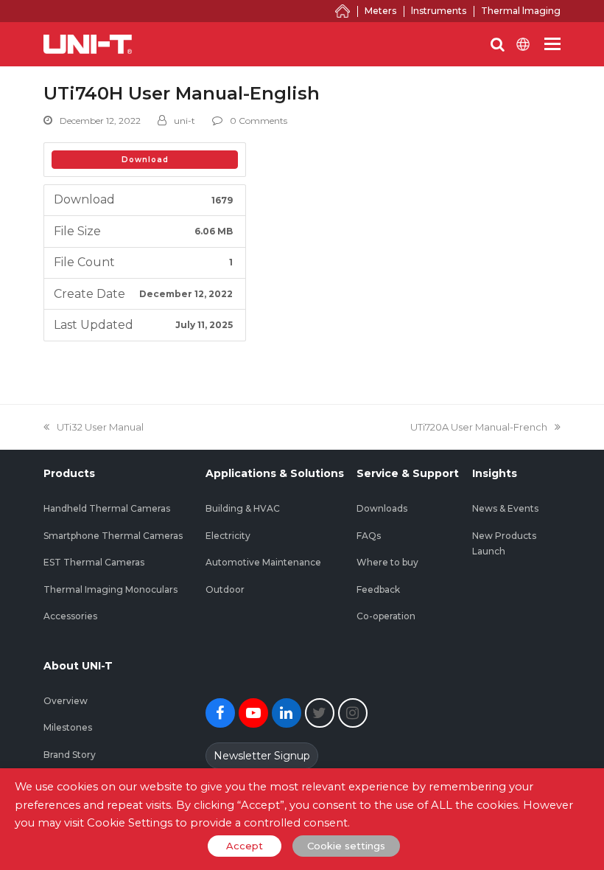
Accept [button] (244, 846)
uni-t (184, 120)
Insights (494, 473)
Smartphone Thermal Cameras (113, 535)
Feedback (378, 589)
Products (69, 473)
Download (145, 159)
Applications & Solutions (275, 473)
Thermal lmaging (521, 10)
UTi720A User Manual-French (478, 427)
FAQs (369, 535)
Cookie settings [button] (346, 846)
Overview (65, 700)
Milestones (67, 727)
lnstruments (438, 10)
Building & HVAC (243, 508)
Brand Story (69, 754)
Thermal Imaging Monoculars (110, 589)
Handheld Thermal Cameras (106, 508)
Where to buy (387, 562)
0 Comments (258, 120)
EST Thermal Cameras (93, 562)
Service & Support (408, 473)
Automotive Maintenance (263, 562)
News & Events (505, 508)
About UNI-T (78, 665)
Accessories (70, 616)
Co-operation (386, 616)
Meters (380, 10)
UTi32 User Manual (100, 427)
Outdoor (225, 589)
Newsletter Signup (262, 755)
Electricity (228, 535)
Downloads (382, 508)
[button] (552, 44)
